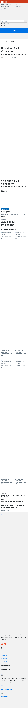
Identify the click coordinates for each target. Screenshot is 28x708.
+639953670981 (6, 6)
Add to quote (5, 209)
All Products (4, 661)
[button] (2, 2)
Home (3, 42)
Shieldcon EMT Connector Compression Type (13, 214)
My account (4, 658)
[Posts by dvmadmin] (2, 58)
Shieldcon (4, 219)
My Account (7, 23)
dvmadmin (6, 58)
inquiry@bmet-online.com (9, 4)
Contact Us (4, 655)
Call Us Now (5, 511)
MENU (6, 2)
